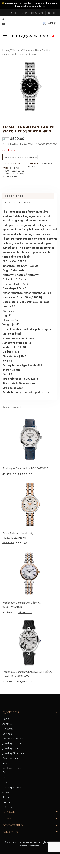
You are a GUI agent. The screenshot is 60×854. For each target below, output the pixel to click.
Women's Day (10, 176)
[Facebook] (3, 20)
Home (5, 50)
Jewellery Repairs (11, 748)
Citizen (6, 802)
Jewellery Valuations (13, 753)
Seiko (5, 792)
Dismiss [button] (41, 6)
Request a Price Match (21, 157)
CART (52, 23)
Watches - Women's (22, 50)
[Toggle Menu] (6, 36)
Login (54, 13)
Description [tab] (15, 196)
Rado (5, 772)
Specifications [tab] (18, 202)
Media (5, 763)
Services (7, 734)
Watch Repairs (10, 758)
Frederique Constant (13, 787)
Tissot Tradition (13, 173)
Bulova (6, 797)
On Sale (15, 168)
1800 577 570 (36, 13)
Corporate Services (13, 738)
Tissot (5, 777)
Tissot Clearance (13, 170)
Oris (4, 782)
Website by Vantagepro (30, 845)
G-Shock (7, 807)
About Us (7, 724)
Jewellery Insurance (13, 743)
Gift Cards (8, 729)
